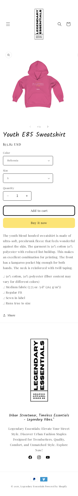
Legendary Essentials (32, 486)
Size (5, 170)
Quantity (8, 188)
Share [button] (11, 315)
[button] (8, 24)
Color (6, 152)
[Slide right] (47, 126)
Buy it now (39, 223)
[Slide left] (30, 126)
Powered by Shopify (56, 486)
